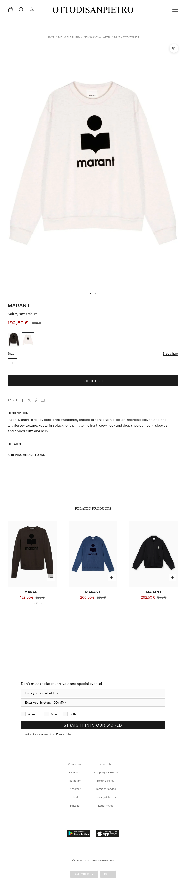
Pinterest (75, 789)
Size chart (170, 353)
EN (105, 874)
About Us (105, 764)
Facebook (75, 772)
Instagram (75, 781)
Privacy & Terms (106, 797)
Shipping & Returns (105, 772)
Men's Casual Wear (97, 37)
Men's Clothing (69, 37)
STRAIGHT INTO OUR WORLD (93, 725)
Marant (19, 306)
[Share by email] (43, 400)
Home (50, 37)
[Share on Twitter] (29, 400)
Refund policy (105, 781)
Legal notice (105, 806)
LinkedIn (74, 797)
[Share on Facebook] (22, 400)
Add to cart (93, 381)
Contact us (75, 764)
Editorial (75, 806)
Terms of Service (105, 789)
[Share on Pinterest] (36, 400)
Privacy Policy (63, 734)
